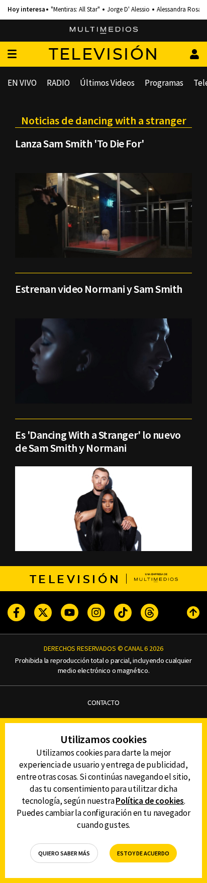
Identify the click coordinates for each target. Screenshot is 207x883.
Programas (164, 82)
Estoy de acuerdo (143, 853)
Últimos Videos (107, 82)
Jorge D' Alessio (128, 10)
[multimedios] (104, 31)
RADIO (58, 82)
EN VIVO (22, 82)
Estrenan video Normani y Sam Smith (98, 289)
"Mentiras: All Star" (75, 10)
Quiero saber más (64, 853)
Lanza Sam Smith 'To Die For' (79, 143)
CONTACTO (103, 702)
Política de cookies (150, 800)
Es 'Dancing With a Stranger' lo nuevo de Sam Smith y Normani (98, 441)
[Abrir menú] (12, 54)
